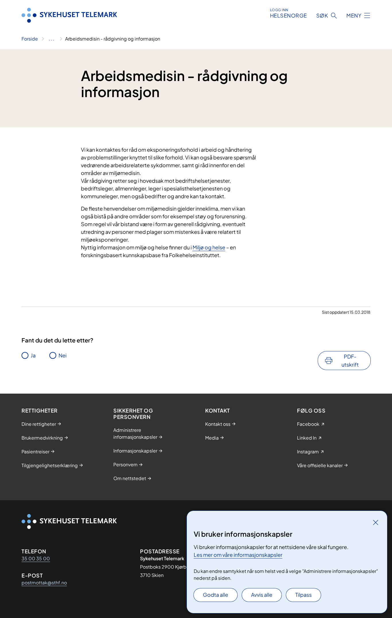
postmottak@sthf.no (44, 583)
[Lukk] (375, 522)
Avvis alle (261, 594)
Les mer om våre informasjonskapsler (238, 554)
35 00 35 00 (36, 558)
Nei (63, 355)
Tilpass (303, 594)
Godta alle (215, 594)
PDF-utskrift (350, 360)
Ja (33, 355)
